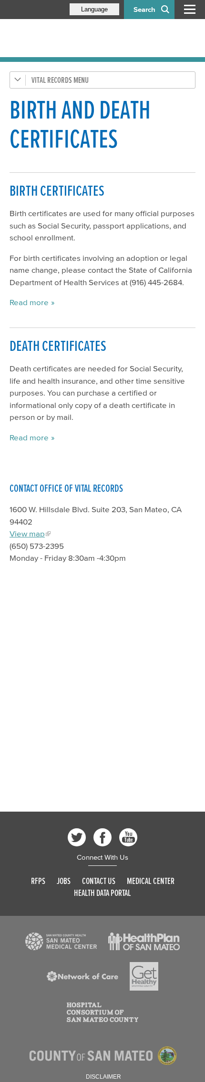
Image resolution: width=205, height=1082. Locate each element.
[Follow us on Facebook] (102, 837)
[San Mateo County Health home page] (71, 38)
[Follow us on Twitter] (77, 837)
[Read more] (61, 942)
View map (27, 533)
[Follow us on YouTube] (128, 837)
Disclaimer (103, 1076)
